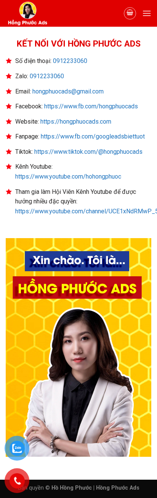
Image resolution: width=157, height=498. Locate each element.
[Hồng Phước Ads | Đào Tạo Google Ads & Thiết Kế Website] (44, 13)
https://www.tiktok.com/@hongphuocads (88, 151)
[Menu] (146, 13)
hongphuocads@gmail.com (68, 91)
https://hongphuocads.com (75, 121)
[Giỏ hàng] (130, 13)
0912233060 (70, 60)
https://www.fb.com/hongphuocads (91, 106)
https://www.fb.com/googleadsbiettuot (93, 136)
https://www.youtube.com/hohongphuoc (68, 176)
